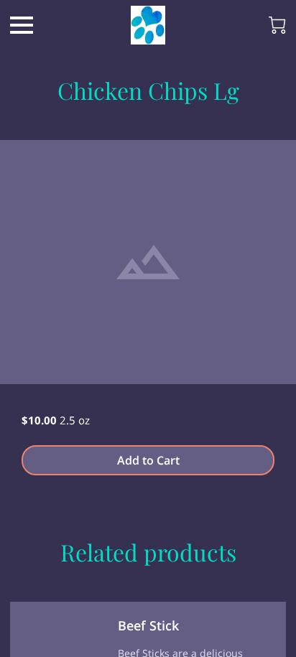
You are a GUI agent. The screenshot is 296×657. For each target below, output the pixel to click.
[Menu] (21, 25)
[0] (277, 25)
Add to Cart (148, 460)
